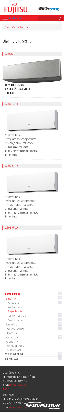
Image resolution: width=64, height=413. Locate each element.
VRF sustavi (11, 359)
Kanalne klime (12, 341)
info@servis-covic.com (18, 384)
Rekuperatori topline (15, 345)
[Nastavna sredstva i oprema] (14, 7)
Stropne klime (12, 333)
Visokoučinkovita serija (17, 320)
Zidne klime (23, 27)
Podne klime (11, 324)
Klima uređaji (10, 27)
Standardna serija (15, 307)
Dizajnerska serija (15, 311)
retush (6, 388)
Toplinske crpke (14, 354)
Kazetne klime (12, 337)
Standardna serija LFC (17, 315)
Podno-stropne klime (15, 329)
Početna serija (13, 303)
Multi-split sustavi (13, 350)
